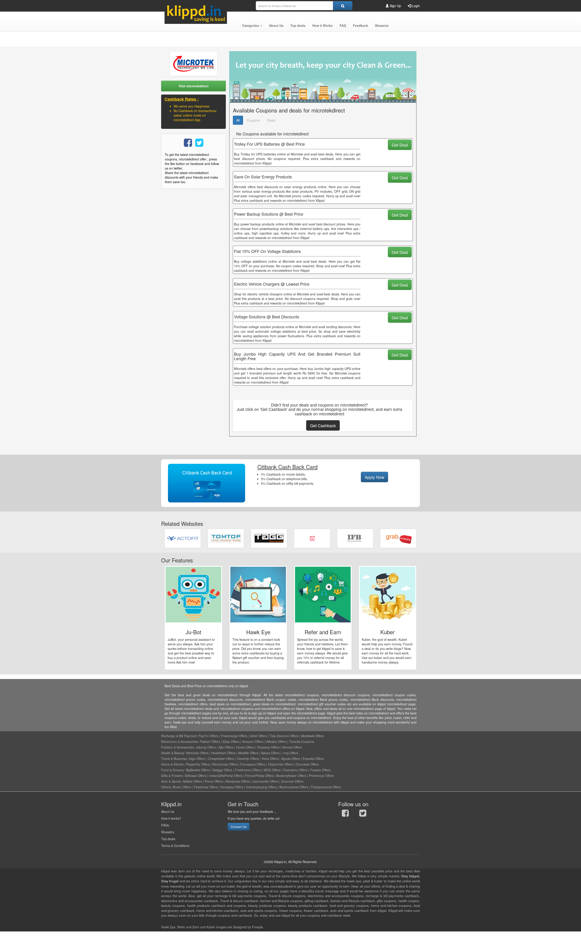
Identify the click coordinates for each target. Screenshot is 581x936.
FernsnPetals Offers (259, 775)
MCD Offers (272, 770)
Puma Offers (214, 781)
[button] (252, 25)
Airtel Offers (258, 736)
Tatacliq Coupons (301, 741)
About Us (167, 811)
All (238, 120)
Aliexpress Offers (237, 781)
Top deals (168, 838)
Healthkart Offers (223, 753)
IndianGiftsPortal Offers (225, 775)
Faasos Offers (320, 770)
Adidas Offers (192, 781)
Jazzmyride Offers (265, 781)
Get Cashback (323, 425)
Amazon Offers (252, 741)
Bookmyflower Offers (291, 775)
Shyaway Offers (268, 747)
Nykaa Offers (270, 753)
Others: (167, 787)
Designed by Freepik (248, 927)
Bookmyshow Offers (293, 787)
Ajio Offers (226, 747)
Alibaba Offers (276, 741)
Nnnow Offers (292, 747)
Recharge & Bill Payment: (179, 736)
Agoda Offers (290, 758)
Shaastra (167, 832)
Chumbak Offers (307, 764)
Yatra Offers (269, 758)
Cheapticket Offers (221, 758)
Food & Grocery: (173, 770)
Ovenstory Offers (295, 770)
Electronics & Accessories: (180, 741)
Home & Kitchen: (173, 764)
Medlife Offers (248, 753)
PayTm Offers (208, 736)
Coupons (253, 120)
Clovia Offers (245, 747)
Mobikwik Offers (312, 736)
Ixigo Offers (197, 758)
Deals (271, 120)
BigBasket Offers (198, 770)
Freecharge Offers (234, 736)
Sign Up (395, 5)
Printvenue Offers (321, 775)
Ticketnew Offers (206, 787)
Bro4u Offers (182, 787)
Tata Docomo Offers (284, 736)
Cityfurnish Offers (280, 764)
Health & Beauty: (173, 753)
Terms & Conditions (175, 845)
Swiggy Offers (222, 770)
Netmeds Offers (197, 753)
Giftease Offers (195, 775)
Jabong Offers (206, 747)
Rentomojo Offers (225, 764)
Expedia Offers (313, 758)
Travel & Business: (175, 758)
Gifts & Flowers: (172, 775)
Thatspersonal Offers (326, 787)
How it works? (171, 818)
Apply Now (374, 477)
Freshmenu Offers (248, 770)
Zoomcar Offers (292, 781)
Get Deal (400, 145)
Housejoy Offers (231, 787)
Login (415, 5)
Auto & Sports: (172, 781)
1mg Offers (290, 753)
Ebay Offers (231, 741)
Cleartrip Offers (248, 758)
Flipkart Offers (210, 741)
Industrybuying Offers (261, 787)
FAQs (165, 825)
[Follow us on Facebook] (345, 814)
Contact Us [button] (238, 826)
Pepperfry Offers (198, 764)
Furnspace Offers (252, 764)
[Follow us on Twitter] (363, 814)
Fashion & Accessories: (178, 747)
